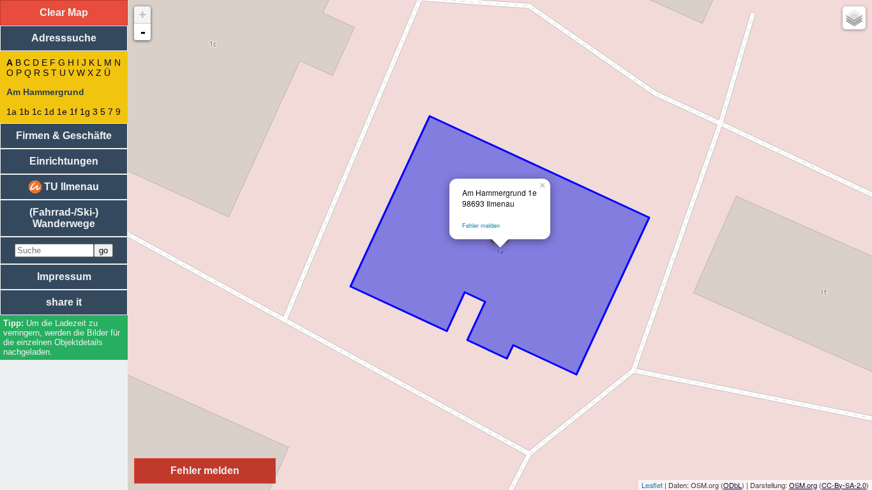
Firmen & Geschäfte (64, 135)
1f (73, 112)
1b (24, 112)
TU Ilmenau (70, 186)
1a (11, 112)
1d (49, 112)
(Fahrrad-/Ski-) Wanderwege (63, 218)
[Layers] (854, 17)
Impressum (64, 276)
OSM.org (803, 485)
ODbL (732, 485)
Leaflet (652, 485)
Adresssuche (63, 38)
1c (36, 112)
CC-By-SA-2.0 (844, 485)
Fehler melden (481, 225)
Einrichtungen (63, 161)
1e (62, 112)
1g (85, 112)
